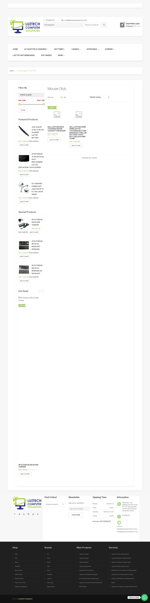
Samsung (50, 582)
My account (18, 570)
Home (15, 49)
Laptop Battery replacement (120, 566)
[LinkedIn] (24, 514)
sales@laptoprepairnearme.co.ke (127, 532)
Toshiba (49, 574)
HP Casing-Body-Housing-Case (89, 578)
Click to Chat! (134, 597)
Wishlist (17, 566)
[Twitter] (19, 514)
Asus (48, 562)
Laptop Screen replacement (120, 554)
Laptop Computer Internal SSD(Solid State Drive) (90, 584)
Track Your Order (20, 582)
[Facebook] (14, 514)
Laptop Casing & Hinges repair (121, 562)
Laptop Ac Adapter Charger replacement (124, 586)
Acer (48, 558)
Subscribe (76, 515)
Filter (23, 110)
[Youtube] (33, 514)
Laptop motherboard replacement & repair (122, 580)
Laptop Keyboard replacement (121, 558)
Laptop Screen (84, 554)
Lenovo (49, 578)
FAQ (16, 554)
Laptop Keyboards (85, 566)
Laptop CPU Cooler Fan (86, 570)
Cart (16, 558)
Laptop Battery (84, 562)
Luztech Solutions (25, 599)
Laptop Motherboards (24, 55)
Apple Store (51, 586)
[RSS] (38, 514)
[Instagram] (28, 514)
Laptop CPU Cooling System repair (122, 574)
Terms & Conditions (21, 586)
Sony (48, 570)
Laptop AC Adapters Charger (88, 574)
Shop (16, 562)
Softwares (46, 55)
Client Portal (18, 574)
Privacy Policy (19, 578)
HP (48, 554)
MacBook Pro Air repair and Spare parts (123, 570)
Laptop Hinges (84, 558)
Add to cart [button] (54, 140)
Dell (48, 566)
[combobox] (92, 25)
